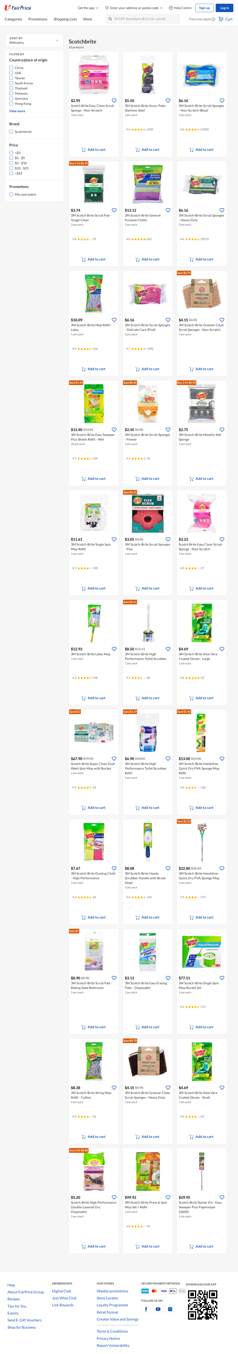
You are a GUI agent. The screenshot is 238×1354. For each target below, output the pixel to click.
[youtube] (158, 1312)
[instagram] (170, 1312)
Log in (224, 8)
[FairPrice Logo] (18, 8)
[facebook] (146, 1312)
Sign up (204, 8)
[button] (213, 19)
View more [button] (17, 111)
